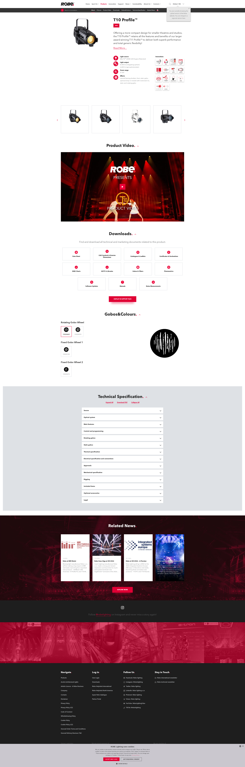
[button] (122, 764)
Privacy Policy (135, 755)
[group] (57, 120)
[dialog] (122, 755)
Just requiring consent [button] (131, 759)
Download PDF (122, 402)
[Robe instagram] (122, 607)
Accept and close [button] (111, 759)
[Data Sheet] (157, 10)
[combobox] (240, 746)
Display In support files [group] (122, 299)
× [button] (243, 746)
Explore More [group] (122, 590)
